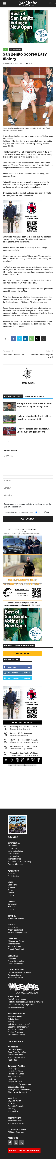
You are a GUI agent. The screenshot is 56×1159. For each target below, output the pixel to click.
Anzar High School (15, 930)
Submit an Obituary (15, 964)
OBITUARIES (13, 956)
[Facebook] (13, 338)
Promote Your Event (16, 949)
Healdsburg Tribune (16, 1071)
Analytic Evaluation (15, 1032)
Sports (5, 49)
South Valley (13, 1111)
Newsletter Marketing (16, 1035)
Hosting (11, 1022)
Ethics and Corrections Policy (19, 861)
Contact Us (12, 848)
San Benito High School (17, 932)
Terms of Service (14, 859)
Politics (11, 895)
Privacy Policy (13, 856)
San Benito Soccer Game (13, 354)
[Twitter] (19, 338)
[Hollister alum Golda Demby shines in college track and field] (9, 419)
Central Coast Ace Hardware (19, 972)
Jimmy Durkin (7, 63)
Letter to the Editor (15, 851)
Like (28, 667)
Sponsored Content (15, 1029)
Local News (12, 885)
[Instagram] (16, 1142)
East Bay (11, 1109)
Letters (11, 909)
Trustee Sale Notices (16, 1008)
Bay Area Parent (14, 1101)
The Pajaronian (14, 1089)
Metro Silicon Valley (15, 1055)
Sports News (13, 927)
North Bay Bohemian (16, 1057)
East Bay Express (15, 1049)
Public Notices (13, 876)
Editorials (11, 907)
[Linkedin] (25, 338)
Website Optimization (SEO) (19, 1024)
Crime (10, 890)
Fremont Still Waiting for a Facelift (42, 356)
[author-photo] (28, 374)
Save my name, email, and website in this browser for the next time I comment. (27, 505)
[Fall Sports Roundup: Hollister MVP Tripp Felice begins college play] (9, 406)
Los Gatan (12, 1079)
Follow (27, 673)
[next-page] (8, 441)
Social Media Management (18, 1027)
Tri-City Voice (13, 1092)
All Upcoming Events (16, 941)
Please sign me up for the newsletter (19, 512)
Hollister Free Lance (16, 1074)
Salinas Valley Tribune (16, 1087)
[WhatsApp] (31, 338)
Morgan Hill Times (15, 1082)
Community (12, 904)
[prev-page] (4, 441)
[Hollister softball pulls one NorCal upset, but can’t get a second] (9, 431)
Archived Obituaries (16, 961)
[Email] (37, 338)
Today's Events (14, 944)
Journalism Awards (16, 1123)
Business (11, 887)
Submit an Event (14, 946)
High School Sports (15, 49)
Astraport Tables (14, 975)
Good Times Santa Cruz (17, 1052)
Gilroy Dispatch (14, 1069)
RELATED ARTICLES (13, 396)
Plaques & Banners (15, 864)
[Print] (43, 338)
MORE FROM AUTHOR (34, 396)
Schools (11, 893)
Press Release (13, 854)
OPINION (11, 901)
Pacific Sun (12, 1060)
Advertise (11, 873)
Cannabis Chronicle (15, 1106)
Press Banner (13, 1084)
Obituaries (12, 958)
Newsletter (12, 846)
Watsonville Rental (15, 978)
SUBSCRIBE (13, 837)
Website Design (14, 1019)
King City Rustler (14, 1076)
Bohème (11, 1103)
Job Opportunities (15, 1121)
